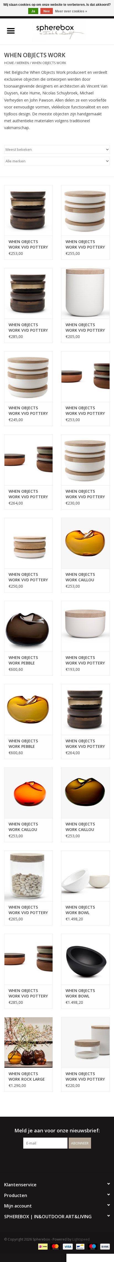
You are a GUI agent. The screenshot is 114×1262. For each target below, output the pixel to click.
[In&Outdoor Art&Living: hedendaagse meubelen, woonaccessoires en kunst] (68, 31)
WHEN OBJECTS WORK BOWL (80, 909)
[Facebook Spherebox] (52, 1159)
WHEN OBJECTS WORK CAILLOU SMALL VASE (80, 577)
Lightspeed (81, 1239)
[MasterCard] (54, 1246)
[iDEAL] (42, 1246)
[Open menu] (11, 30)
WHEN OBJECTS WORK (49, 63)
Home (9, 63)
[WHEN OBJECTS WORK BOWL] (85, 876)
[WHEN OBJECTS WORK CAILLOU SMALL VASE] (85, 543)
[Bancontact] (80, 1246)
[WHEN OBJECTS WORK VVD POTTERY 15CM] (85, 293)
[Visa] (67, 1246)
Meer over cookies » (71, 11)
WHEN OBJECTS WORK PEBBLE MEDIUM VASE (23, 660)
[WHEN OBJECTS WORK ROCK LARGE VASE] (28, 1042)
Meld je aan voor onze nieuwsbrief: (57, 1130)
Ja (33, 11)
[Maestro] (92, 1246)
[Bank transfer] (104, 1246)
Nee (46, 11)
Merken (23, 63)
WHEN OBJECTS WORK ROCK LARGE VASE (27, 1076)
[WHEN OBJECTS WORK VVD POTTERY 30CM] (28, 210)
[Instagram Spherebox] (62, 1159)
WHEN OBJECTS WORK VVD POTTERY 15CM (85, 327)
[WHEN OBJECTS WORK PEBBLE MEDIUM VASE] (28, 626)
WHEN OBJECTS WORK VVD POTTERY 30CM (28, 244)
